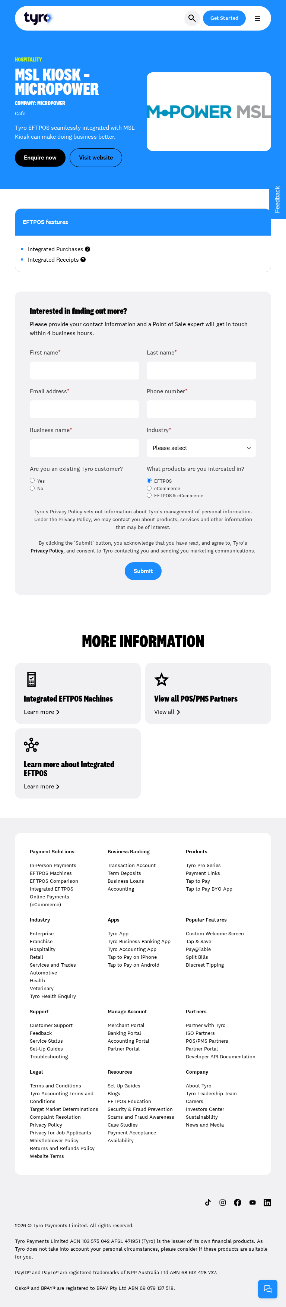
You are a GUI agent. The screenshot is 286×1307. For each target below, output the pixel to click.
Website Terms (47, 1156)
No (40, 489)
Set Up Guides (124, 1085)
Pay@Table (198, 949)
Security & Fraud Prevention (140, 1109)
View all (164, 712)
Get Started (224, 18)
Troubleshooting (49, 1056)
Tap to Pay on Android (133, 964)
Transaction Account (132, 865)
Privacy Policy (47, 550)
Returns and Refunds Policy (62, 1148)
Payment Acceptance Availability (132, 1136)
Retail (36, 957)
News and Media (205, 1124)
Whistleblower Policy (54, 1140)
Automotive (43, 972)
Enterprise (42, 933)
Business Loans (126, 881)
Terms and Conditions (55, 1085)
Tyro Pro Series (203, 865)
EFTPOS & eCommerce (178, 496)
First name (45, 352)
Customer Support (51, 1025)
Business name (51, 430)
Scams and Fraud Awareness (141, 1117)
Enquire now (40, 157)
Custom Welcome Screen (215, 933)
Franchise (41, 941)
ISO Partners (200, 1033)
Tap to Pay (198, 881)
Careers (194, 1101)
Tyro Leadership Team (211, 1093)
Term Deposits (124, 873)
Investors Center (205, 1109)
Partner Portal (124, 1048)
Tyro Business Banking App (139, 941)
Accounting (121, 888)
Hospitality (42, 949)
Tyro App (118, 933)
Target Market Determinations (64, 1109)
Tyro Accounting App (132, 949)
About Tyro (199, 1085)
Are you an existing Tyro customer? (76, 469)
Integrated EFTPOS (51, 888)
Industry (159, 430)
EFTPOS (163, 481)
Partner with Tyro (206, 1025)
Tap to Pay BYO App (209, 888)
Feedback (41, 1033)
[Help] (267, 1289)
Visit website (96, 157)
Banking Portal (124, 1033)
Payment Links (203, 873)
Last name (162, 352)
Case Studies (123, 1124)
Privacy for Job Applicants (60, 1132)
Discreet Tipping (205, 964)
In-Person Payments (53, 865)
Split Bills (197, 957)
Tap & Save (198, 941)
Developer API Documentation (220, 1056)
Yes (41, 481)
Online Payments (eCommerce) (49, 900)
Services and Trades (53, 964)
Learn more (39, 712)
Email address (50, 391)
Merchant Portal (126, 1025)
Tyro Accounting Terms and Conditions (61, 1097)
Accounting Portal (128, 1040)
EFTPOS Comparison (54, 881)
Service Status (46, 1040)
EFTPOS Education (129, 1101)
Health (37, 980)
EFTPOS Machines (51, 873)
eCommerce (167, 489)
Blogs (114, 1093)
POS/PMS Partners (207, 1040)
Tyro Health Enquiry (53, 996)
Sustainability (202, 1117)
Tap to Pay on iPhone (132, 957)
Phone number (167, 391)
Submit (143, 571)
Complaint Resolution (55, 1117)
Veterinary (42, 988)
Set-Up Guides (46, 1048)
